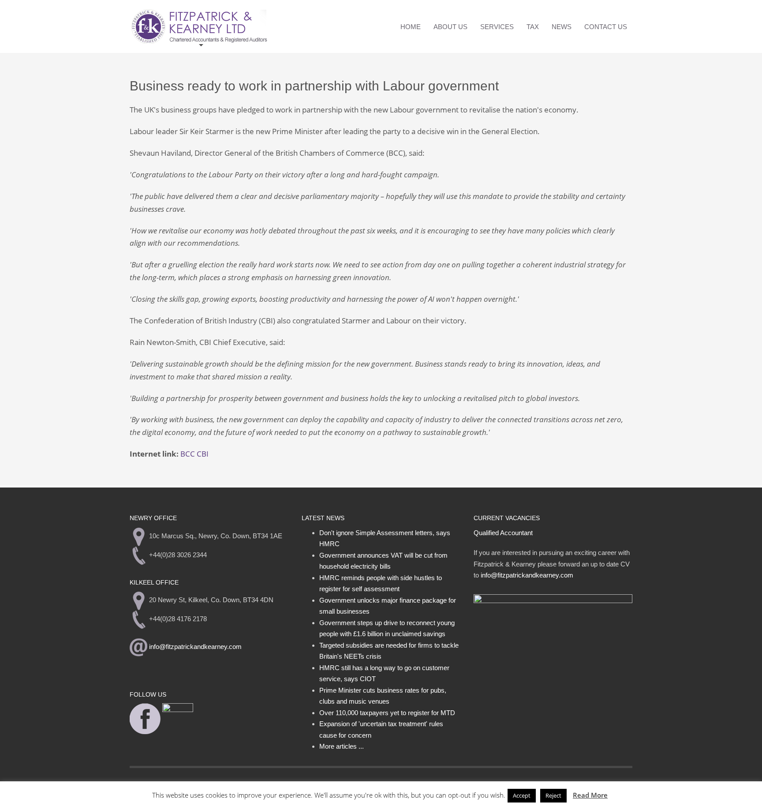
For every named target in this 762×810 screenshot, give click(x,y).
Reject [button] (553, 795)
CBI (203, 454)
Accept (521, 795)
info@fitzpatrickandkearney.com (195, 647)
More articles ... (341, 746)
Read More (590, 795)
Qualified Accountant (503, 532)
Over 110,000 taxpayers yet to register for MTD (387, 712)
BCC (187, 454)
